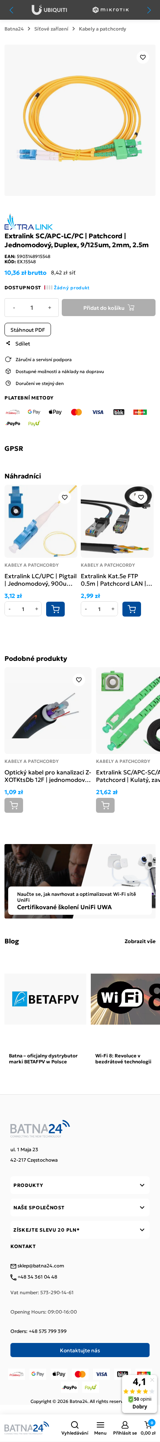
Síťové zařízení (51, 29)
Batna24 (14, 29)
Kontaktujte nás (80, 1350)
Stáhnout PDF (27, 329)
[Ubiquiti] (49, 10)
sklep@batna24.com (40, 1266)
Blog (11, 940)
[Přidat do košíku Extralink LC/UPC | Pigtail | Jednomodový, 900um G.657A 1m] (55, 609)
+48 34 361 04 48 (36, 1277)
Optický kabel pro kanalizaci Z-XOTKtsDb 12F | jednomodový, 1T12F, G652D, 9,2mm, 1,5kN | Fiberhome (47, 775)
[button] (74, 1428)
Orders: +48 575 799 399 (38, 1331)
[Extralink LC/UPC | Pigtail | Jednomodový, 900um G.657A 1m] (40, 521)
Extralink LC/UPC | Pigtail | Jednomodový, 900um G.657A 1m (40, 579)
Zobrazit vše (140, 941)
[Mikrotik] (111, 10)
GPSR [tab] (13, 448)
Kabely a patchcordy (102, 29)
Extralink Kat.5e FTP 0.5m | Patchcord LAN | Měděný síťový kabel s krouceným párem (113, 579)
